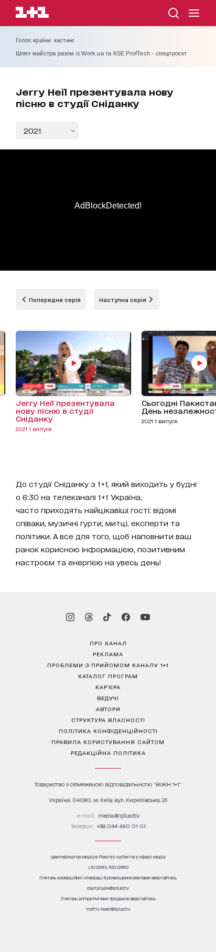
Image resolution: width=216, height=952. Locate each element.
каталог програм (108, 675)
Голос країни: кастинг (45, 40)
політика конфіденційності (108, 730)
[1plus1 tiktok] (107, 617)
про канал (108, 643)
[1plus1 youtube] (145, 617)
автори (108, 708)
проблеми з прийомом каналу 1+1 (108, 664)
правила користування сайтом (108, 741)
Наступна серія (123, 299)
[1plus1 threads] (89, 617)
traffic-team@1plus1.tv (108, 909)
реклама (108, 654)
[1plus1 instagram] (70, 617)
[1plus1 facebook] (126, 617)
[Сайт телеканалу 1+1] (32, 14)
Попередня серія (54, 299)
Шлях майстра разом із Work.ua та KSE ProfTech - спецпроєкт (101, 53)
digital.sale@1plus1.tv (108, 888)
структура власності (108, 719)
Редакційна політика (108, 752)
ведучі (108, 697)
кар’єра (108, 686)
